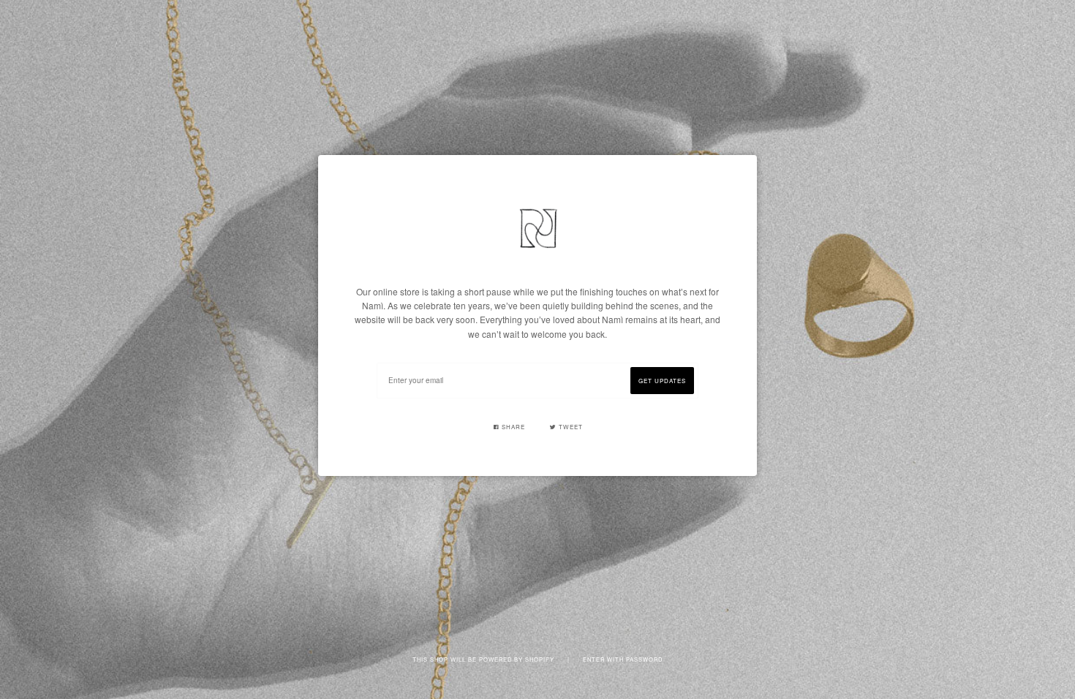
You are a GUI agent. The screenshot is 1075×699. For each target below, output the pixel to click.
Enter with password (623, 659)
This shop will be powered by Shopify (484, 659)
